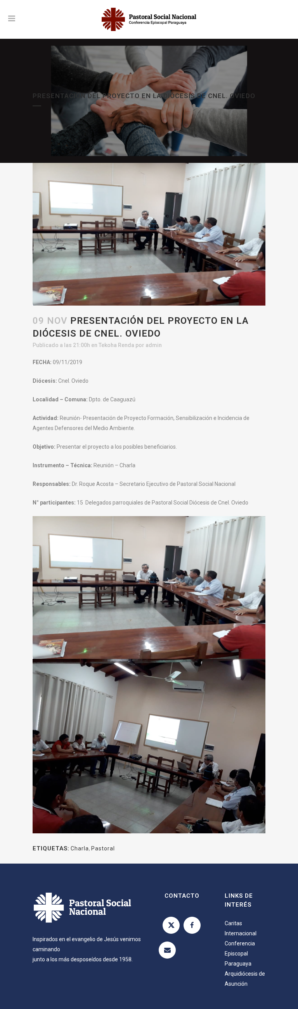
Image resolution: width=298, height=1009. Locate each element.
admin (154, 345)
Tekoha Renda (116, 345)
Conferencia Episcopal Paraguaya (240, 953)
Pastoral (103, 848)
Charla (80, 848)
